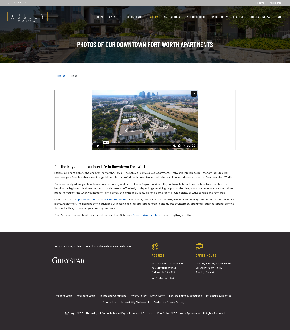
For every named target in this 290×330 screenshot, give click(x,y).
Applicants (276, 2)
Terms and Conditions (113, 295)
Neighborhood (196, 17)
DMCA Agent (158, 295)
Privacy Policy (139, 295)
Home (100, 17)
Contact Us (109, 302)
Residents (260, 2)
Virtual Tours (172, 17)
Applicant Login (86, 295)
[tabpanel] (145, 121)
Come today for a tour (146, 215)
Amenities (115, 17)
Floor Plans (134, 17)
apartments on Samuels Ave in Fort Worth (102, 199)
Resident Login (64, 295)
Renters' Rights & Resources (186, 295)
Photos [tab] (61, 76)
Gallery (153, 17)
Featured (239, 17)
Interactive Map (261, 17)
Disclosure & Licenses (219, 295)
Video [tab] (73, 76)
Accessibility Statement (135, 302)
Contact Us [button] (217, 17)
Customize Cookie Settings (169, 302)
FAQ (279, 17)
